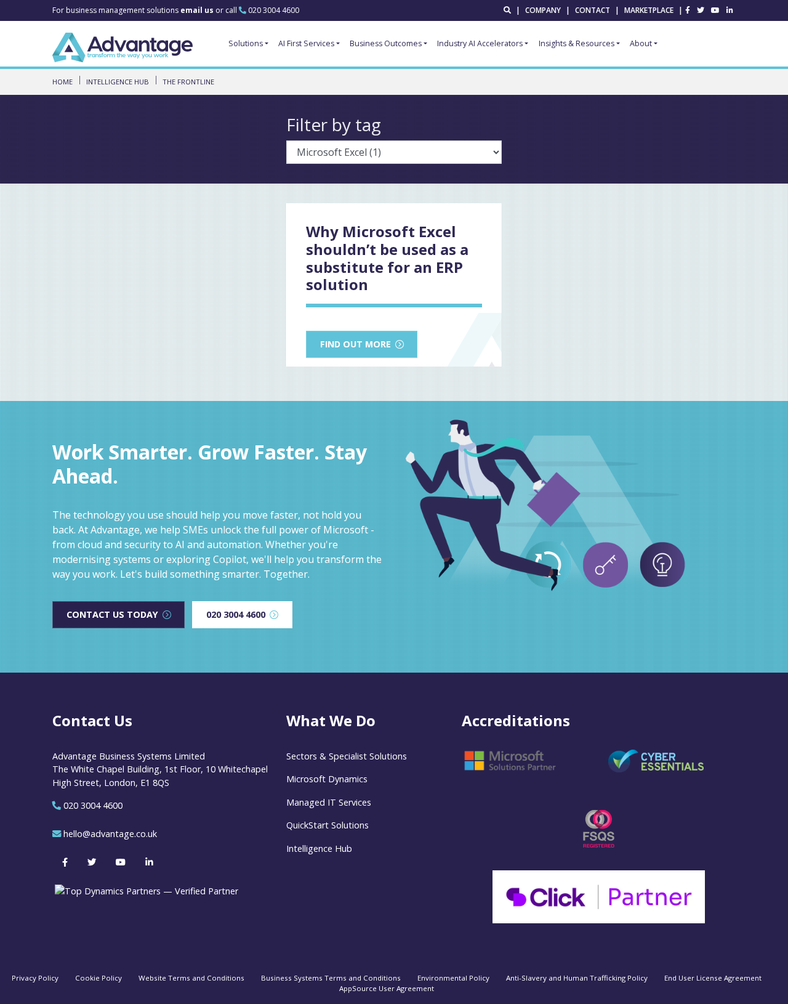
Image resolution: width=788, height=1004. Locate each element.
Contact (592, 10)
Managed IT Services (328, 802)
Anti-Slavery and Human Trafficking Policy (577, 977)
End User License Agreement (713, 977)
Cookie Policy (98, 977)
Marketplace (648, 10)
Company (543, 10)
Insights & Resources (576, 43)
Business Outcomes (386, 43)
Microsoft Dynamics (327, 779)
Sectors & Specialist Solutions (346, 756)
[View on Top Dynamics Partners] (145, 890)
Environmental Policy (453, 977)
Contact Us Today (112, 614)
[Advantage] (122, 47)
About (641, 43)
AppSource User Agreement (386, 988)
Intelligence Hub (319, 848)
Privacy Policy (35, 977)
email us (197, 10)
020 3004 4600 (273, 10)
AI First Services (306, 43)
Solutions (245, 43)
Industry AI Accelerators (480, 43)
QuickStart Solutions (327, 825)
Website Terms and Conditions (191, 977)
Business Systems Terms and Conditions (331, 977)
